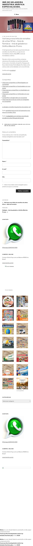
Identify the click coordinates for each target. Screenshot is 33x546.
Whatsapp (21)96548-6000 (9, 247)
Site (3, 177)
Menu (17, 14)
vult (30, 107)
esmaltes (11, 107)
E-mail (4, 169)
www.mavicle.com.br (7, 263)
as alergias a (5, 107)
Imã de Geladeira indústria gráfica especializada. (13, 4)
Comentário (6, 140)
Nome (4, 161)
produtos (12, 70)
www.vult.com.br (6, 74)
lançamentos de (18, 107)
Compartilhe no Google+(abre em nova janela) (14, 97)
